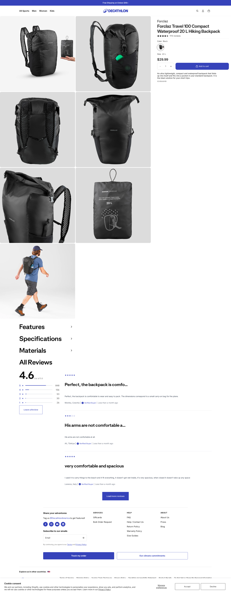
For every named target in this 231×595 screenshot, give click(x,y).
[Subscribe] (83, 538)
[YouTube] (57, 524)
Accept (187, 586)
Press (163, 522)
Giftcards (97, 517)
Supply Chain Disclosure (102, 578)
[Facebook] (45, 524)
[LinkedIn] (63, 524)
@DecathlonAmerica (60, 518)
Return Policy (133, 526)
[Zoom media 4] (113, 129)
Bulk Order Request (102, 522)
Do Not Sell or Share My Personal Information (193, 578)
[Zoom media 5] (37, 205)
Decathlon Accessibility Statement (142, 578)
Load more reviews (115, 496)
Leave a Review (31, 410)
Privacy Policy (104, 589)
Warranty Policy (134, 531)
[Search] (197, 11)
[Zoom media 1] (37, 53)
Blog (163, 526)
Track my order (78, 555)
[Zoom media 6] (113, 205)
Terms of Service (67, 578)
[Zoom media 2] (113, 53)
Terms (69, 544)
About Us (165, 517)
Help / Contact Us (135, 522)
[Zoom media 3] (37, 129)
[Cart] (209, 11)
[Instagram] (51, 524)
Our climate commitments (152, 555)
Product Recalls (165, 578)
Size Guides (132, 535)
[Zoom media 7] (37, 281)
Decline (213, 586)
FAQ (129, 517)
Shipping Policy (82, 578)
